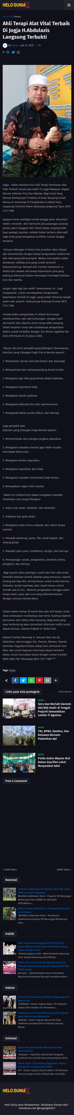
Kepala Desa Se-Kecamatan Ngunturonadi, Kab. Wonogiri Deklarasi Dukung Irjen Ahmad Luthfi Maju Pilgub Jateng (43, 966)
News (18, 16)
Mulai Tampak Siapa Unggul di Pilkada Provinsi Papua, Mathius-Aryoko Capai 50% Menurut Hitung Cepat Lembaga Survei (43, 946)
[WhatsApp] (18, 52)
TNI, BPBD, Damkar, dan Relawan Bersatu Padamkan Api (53, 734)
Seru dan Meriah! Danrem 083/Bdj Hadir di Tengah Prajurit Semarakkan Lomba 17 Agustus (54, 709)
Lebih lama (63, 869)
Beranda (7, 16)
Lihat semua (64, 691)
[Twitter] (13, 52)
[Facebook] (8, 52)
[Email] (47, 680)
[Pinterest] (39, 680)
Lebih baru (10, 869)
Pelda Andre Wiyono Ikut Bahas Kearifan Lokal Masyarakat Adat (54, 762)
